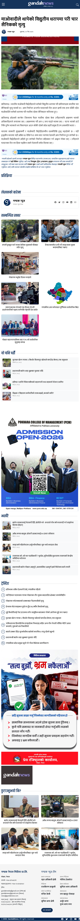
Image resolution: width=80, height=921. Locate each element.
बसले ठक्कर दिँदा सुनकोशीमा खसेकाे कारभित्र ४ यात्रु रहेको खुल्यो (30, 632)
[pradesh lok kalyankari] (39, 707)
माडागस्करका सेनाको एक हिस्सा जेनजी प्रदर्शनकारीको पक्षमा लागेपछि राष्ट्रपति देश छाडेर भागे (20, 310)
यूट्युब (50, 161)
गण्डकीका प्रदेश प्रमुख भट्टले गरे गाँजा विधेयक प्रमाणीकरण (27, 643)
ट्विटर (38, 161)
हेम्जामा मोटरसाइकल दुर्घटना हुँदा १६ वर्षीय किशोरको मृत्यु (27, 606)
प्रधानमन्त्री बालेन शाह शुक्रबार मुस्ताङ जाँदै (27, 371)
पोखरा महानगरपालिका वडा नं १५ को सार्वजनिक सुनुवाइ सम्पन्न (20, 341)
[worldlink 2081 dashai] (40, 97)
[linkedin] (71, 202)
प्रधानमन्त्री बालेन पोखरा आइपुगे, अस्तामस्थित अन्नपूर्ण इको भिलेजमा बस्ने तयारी (41, 567)
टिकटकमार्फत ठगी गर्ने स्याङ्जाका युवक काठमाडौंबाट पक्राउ (60, 246)
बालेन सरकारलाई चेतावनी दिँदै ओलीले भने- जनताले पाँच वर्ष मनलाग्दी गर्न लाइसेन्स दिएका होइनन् (43, 524)
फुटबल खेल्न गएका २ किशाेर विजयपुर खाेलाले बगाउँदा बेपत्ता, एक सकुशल (40, 360)
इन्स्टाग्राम (44, 161)
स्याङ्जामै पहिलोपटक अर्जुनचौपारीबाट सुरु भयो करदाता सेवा (35, 545)
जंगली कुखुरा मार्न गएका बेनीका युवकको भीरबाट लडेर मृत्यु (20, 246)
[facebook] (55, 202)
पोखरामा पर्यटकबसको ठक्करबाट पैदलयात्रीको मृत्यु (25, 601)
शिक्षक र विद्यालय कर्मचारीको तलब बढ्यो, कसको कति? (33, 393)
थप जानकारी (47, 910)
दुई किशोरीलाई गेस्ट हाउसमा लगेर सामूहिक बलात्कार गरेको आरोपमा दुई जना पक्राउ (37, 612)
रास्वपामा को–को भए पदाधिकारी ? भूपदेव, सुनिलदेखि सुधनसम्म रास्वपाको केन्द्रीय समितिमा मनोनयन (42, 557)
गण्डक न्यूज (19, 200)
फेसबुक (33, 161)
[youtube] (67, 202)
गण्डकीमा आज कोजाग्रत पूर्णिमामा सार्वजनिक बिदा (60, 307)
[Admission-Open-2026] (39, 463)
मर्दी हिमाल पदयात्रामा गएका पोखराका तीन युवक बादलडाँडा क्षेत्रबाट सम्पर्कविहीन (35, 595)
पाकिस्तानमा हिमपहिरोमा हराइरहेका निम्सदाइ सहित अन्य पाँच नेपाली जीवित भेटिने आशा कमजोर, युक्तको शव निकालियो (38, 625)
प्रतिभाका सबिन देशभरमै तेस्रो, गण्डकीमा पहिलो (23, 589)
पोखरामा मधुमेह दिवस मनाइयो (20, 277)
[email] (75, 202)
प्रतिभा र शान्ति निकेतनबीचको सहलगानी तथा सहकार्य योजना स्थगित (37, 382)
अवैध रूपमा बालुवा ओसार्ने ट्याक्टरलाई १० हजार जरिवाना (33, 533)
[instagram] (63, 202)
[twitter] (59, 202)
